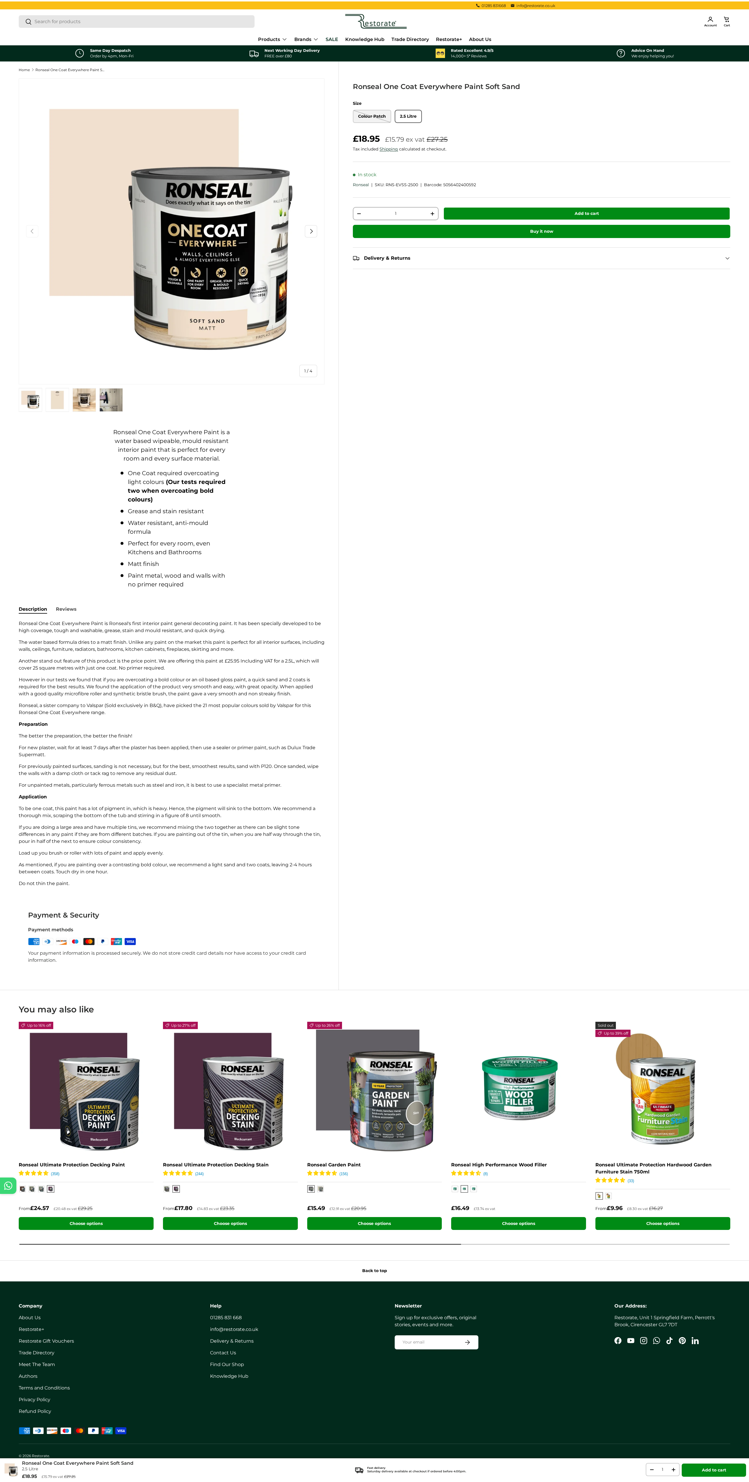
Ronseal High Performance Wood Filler (499, 1165)
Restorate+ (449, 39)
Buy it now (541, 231)
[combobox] (137, 21)
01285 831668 (494, 5)
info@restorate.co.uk (535, 5)
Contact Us (223, 1353)
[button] (726, 21)
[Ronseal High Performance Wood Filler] (518, 1089)
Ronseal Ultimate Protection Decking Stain (216, 1165)
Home (24, 70)
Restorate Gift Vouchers (46, 1341)
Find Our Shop (227, 1364)
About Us (480, 39)
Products (269, 39)
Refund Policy (35, 1411)
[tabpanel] (171, 753)
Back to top (374, 1270)
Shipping (388, 149)
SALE (332, 39)
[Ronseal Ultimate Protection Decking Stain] (230, 1089)
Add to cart (587, 213)
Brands (302, 39)
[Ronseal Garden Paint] (374, 1089)
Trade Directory (410, 39)
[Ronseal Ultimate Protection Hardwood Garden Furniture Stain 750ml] (662, 1089)
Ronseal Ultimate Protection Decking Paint (72, 1165)
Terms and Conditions (44, 1388)
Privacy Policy (34, 1399)
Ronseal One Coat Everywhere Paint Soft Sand (70, 70)
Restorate (40, 1456)
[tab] (33, 609)
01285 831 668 (226, 1317)
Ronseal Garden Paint (334, 1165)
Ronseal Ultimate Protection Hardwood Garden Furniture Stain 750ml (653, 1168)
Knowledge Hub (364, 39)
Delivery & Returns (232, 1341)
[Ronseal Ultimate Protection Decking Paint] (86, 1089)
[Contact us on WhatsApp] (8, 1186)
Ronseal (361, 184)
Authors (28, 1376)
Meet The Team (37, 1364)
